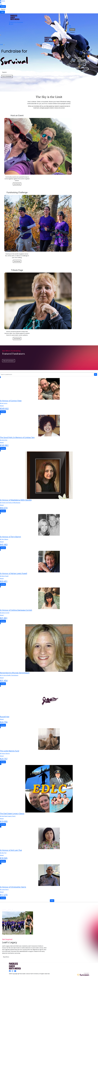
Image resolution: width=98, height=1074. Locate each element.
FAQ (1, 4)
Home (3, 1)
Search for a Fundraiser (16, 22)
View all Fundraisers (8, 361)
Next (52, 900)
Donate (3, 6)
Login (2, 12)
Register (3, 9)
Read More (6, 957)
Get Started (17, 184)
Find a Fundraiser (7, 76)
